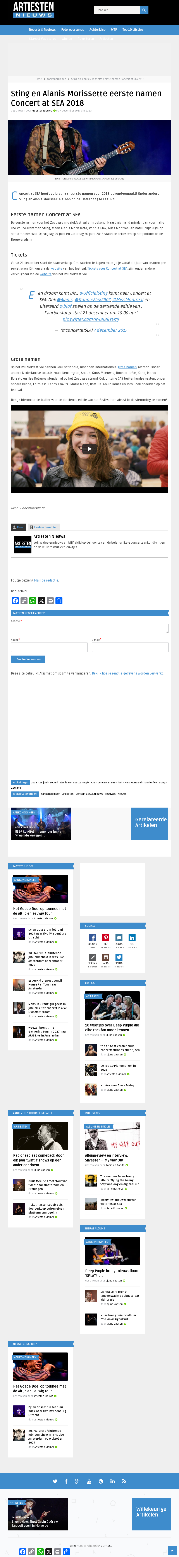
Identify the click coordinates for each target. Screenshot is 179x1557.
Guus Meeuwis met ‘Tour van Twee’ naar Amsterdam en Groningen (47, 1185)
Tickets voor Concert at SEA (107, 268)
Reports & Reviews (42, 30)
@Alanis (64, 300)
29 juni (43, 782)
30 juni (54, 782)
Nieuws (122, 794)
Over (20, 527)
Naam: (15, 640)
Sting (162, 782)
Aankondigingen (56, 79)
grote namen (127, 367)
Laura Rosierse (20, 1517)
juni (120, 782)
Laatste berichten (45, 527)
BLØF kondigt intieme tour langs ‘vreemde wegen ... (38, 833)
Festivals (110, 794)
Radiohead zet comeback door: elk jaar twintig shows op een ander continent (39, 1160)
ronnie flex (150, 782)
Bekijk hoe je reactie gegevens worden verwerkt (127, 673)
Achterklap (97, 30)
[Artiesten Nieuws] (22, 552)
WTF (114, 30)
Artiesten (106, 39)
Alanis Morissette (70, 782)
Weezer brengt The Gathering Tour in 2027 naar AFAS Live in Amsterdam (47, 1031)
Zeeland (16, 787)
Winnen (67, 39)
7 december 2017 (110, 330)
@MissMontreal (127, 300)
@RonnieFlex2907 (92, 300)
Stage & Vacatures (42, 39)
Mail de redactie (46, 580)
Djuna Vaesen (114, 1035)
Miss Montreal (133, 782)
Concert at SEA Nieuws (89, 794)
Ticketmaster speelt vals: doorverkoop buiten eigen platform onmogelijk (46, 1208)
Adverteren (86, 39)
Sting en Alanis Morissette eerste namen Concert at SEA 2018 (107, 79)
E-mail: (96, 640)
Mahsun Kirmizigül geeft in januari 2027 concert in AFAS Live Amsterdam (47, 1008)
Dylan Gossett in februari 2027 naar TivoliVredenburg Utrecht (47, 933)
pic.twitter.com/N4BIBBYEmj (90, 319)
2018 (34, 782)
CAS (93, 782)
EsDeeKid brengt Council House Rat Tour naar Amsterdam (45, 984)
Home (38, 79)
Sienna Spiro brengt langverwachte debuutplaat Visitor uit (119, 1296)
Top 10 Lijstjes (132, 30)
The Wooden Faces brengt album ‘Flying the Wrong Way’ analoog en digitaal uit (119, 1180)
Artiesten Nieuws (42, 110)
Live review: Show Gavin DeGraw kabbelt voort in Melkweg (35, 1524)
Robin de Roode (115, 1165)
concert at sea (106, 782)
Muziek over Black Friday (117, 1085)
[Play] (89, 449)
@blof (65, 306)
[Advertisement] (89, 732)
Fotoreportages (72, 30)
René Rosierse (115, 1188)
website (56, 268)
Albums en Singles (98, 1126)
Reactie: (16, 621)
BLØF (86, 782)
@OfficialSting (93, 293)
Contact (106, 1546)
